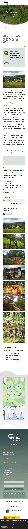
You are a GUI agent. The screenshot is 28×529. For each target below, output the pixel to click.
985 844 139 (12, 468)
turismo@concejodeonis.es (10, 458)
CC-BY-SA (14, 407)
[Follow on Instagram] (14, 445)
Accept (4, 526)
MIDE (5, 198)
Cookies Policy (18, 496)
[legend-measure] (7, 214)
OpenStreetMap (11, 406)
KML (7, 63)
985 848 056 (6, 474)
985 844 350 (6, 467)
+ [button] (4, 379)
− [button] (4, 381)
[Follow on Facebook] (11, 445)
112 (11, 470)
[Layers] (22, 379)
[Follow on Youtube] (17, 445)
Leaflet (4, 406)
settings (12, 524)
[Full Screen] (5, 383)
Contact (5, 493)
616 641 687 (10, 456)
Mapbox (21, 407)
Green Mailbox (11, 493)
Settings (10, 526)
